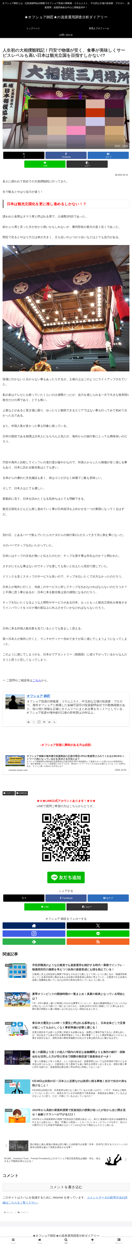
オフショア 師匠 (38, 696)
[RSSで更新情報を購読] (54, 722)
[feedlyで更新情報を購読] (49, 722)
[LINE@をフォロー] (44, 722)
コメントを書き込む (66, 1187)
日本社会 (23, 793)
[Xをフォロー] (34, 722)
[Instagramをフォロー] (39, 722)
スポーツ (10, 793)
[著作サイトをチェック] (28, 722)
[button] (87, 164)
